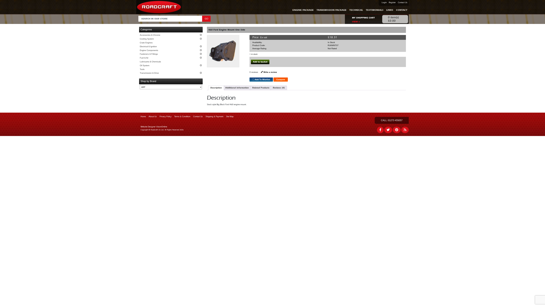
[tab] (216, 88)
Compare (280, 79)
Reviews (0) (279, 88)
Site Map (229, 116)
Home (143, 116)
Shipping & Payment (214, 116)
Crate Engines (146, 43)
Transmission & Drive (149, 73)
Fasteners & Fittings (149, 54)
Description (216, 88)
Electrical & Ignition (148, 46)
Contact (401, 10)
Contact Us (402, 2)
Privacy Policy (165, 116)
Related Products (260, 88)
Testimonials (374, 10)
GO (206, 18)
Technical (356, 10)
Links (389, 10)
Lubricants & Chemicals (150, 61)
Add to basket (260, 62)
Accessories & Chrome (150, 35)
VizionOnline (161, 127)
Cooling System (147, 39)
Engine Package (303, 10)
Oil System (144, 65)
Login (384, 2)
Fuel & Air (144, 58)
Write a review (270, 72)
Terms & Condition (182, 116)
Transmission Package (331, 10)
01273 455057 (395, 120)
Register (392, 2)
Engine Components (149, 50)
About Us (153, 116)
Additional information (237, 88)
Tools (142, 69)
